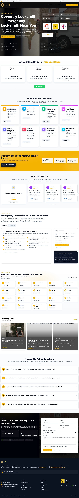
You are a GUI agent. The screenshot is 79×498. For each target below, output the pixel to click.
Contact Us (43, 487)
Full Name (45, 420)
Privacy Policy (43, 489)
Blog (59, 4)
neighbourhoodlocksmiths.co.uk (8, 486)
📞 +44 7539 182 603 (8, 433)
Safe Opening (24, 485)
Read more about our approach (10, 252)
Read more (6, 121)
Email (18, 36)
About (55, 4)
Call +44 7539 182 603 (72, 4)
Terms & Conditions (45, 490)
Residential (4, 225)
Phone (61, 420)
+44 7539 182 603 (18, 1)
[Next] (77, 194)
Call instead (56, 450)
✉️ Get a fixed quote (60, 247)
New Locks (23, 489)
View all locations (71, 277)
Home (45, 4)
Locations (50, 4)
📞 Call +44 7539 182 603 (62, 244)
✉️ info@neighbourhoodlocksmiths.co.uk (31, 434)
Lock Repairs (23, 484)
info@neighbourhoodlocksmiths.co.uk (57, 467)
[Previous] (27, 194)
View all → (75, 319)
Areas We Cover (44, 484)
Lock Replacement (24, 482)
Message (45, 435)
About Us (42, 485)
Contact (62, 4)
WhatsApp (26, 36)
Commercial (12, 225)
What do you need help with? (49, 430)
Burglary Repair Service (26, 487)
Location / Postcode (64, 425)
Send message (47, 450)
